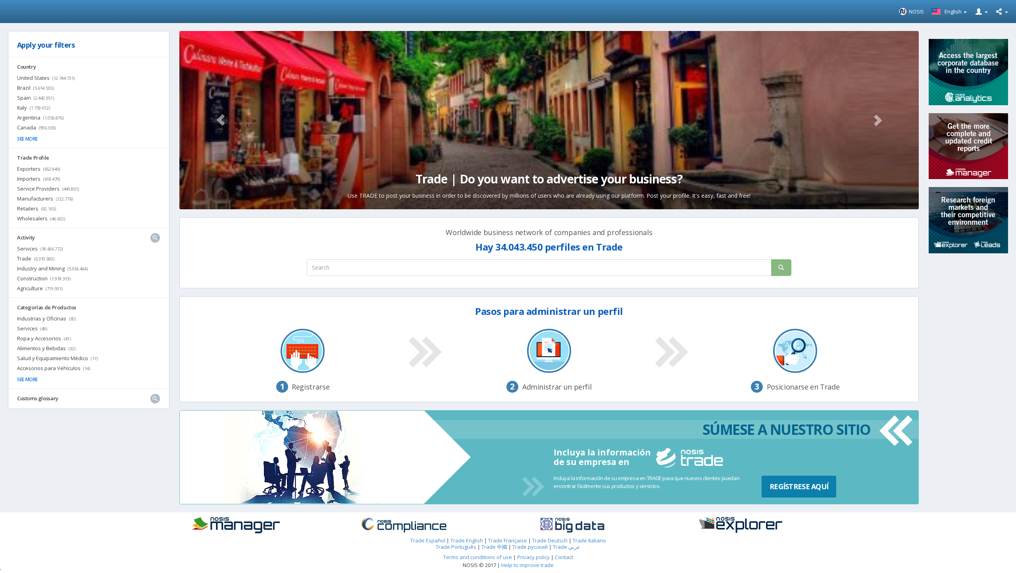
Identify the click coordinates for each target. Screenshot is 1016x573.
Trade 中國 (494, 546)
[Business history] (255, 525)
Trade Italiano (589, 540)
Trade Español (427, 540)
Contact (564, 557)
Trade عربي (566, 546)
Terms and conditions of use (477, 557)
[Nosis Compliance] (423, 525)
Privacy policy (534, 557)
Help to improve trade (527, 565)
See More (27, 138)
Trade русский (530, 546)
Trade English (466, 540)
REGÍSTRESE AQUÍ (799, 486)
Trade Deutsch (550, 540)
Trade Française (507, 540)
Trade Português (456, 546)
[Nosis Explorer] (760, 525)
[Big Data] (592, 525)
